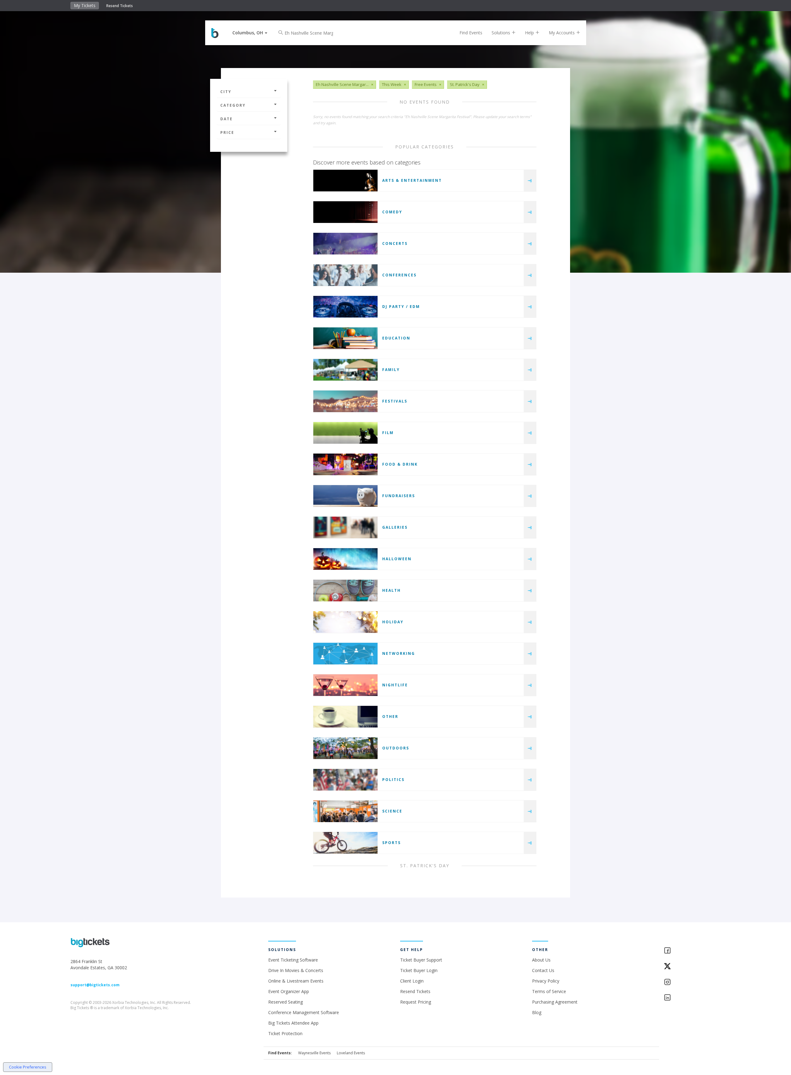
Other (390, 716)
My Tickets (84, 5)
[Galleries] (345, 527)
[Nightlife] (345, 685)
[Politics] (345, 780)
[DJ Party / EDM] (345, 307)
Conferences (399, 275)
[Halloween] (345, 559)
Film (388, 432)
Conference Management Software (303, 1012)
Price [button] (227, 132)
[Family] (345, 370)
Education (396, 338)
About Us (541, 960)
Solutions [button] (501, 33)
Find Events (470, 33)
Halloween (397, 558)
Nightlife (395, 685)
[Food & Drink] (345, 464)
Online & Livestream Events (296, 981)
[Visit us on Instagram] (692, 982)
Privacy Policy (545, 981)
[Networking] (345, 653)
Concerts (395, 243)
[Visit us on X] (692, 966)
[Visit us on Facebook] (692, 951)
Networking (398, 653)
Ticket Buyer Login (419, 970)
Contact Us (543, 970)
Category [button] (233, 105)
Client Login (412, 981)
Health (391, 590)
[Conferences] (345, 275)
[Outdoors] (345, 748)
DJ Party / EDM (401, 306)
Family (391, 369)
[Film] (345, 433)
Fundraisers (398, 495)
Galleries (395, 527)
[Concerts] (345, 243)
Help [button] (530, 33)
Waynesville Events (314, 1053)
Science (392, 811)
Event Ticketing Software (293, 960)
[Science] (345, 811)
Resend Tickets (119, 5)
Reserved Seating (285, 1002)
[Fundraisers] (345, 496)
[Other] (345, 716)
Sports (391, 842)
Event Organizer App (288, 991)
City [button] (225, 91)
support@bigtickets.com (95, 985)
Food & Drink (400, 464)
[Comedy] (345, 212)
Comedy (392, 212)
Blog (536, 1012)
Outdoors (395, 748)
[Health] (345, 590)
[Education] (345, 338)
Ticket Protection (285, 1033)
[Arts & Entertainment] (345, 180)
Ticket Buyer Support (421, 960)
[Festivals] (345, 401)
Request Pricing (415, 1002)
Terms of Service (549, 991)
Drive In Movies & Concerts (295, 970)
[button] (249, 33)
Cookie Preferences (27, 1067)
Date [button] (226, 119)
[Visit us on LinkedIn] (692, 998)
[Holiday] (345, 622)
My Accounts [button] (562, 33)
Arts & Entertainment (412, 180)
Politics (393, 779)
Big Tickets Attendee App (293, 1023)
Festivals (394, 401)
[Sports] (345, 843)
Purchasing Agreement (554, 1002)
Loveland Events (351, 1053)
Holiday (393, 622)
